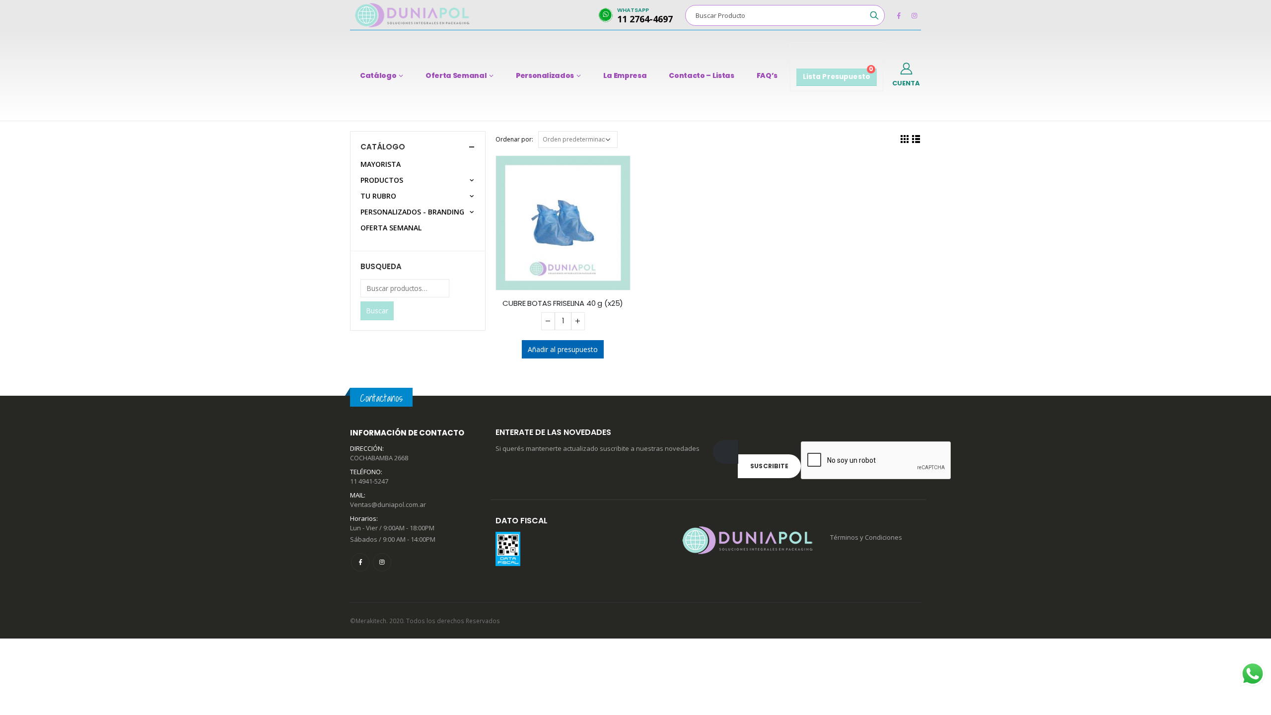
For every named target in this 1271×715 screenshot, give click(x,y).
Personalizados (545, 75)
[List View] (916, 138)
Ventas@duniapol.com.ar (388, 504)
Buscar (377, 310)
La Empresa (625, 75)
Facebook (360, 562)
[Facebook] (898, 15)
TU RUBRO (378, 196)
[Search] (874, 15)
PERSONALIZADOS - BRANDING (412, 211)
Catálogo (378, 75)
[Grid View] (905, 138)
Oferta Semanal (456, 75)
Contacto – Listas (701, 75)
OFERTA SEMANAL (391, 227)
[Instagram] (914, 15)
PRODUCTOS (381, 180)
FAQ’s (767, 75)
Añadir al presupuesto (563, 349)
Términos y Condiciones (866, 537)
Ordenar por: (514, 139)
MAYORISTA (380, 164)
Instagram (382, 562)
